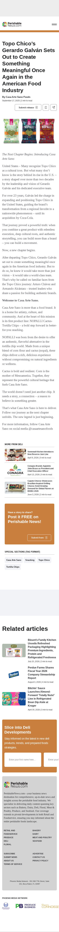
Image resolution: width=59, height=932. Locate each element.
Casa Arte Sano (13, 560)
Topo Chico (44, 560)
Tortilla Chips (12, 567)
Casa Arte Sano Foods (18, 97)
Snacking (29, 560)
